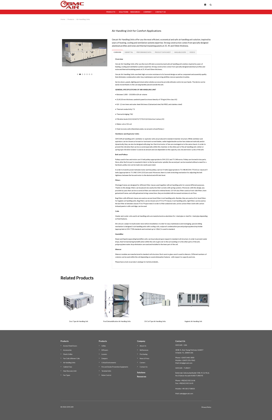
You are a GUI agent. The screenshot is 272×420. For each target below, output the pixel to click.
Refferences (144, 350)
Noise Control (106, 375)
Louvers (104, 354)
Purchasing (143, 354)
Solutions (141, 372)
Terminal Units (106, 371)
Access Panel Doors (70, 346)
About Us (143, 346)
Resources (141, 376)
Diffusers (104, 350)
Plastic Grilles (67, 354)
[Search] (210, 5)
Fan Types (66, 375)
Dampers (104, 358)
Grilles (103, 346)
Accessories (67, 350)
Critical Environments (108, 362)
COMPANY (147, 12)
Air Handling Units (83, 19)
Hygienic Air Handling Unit (193, 321)
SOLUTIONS (123, 12)
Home (63, 19)
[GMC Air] (75, 5)
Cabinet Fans (67, 367)
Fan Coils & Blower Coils (71, 358)
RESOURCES (135, 12)
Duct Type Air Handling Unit (78, 321)
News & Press (144, 358)
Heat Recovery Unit (69, 371)
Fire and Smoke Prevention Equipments (114, 367)
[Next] (105, 53)
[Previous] (64, 53)
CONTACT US (160, 12)
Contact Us (143, 367)
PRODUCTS (110, 12)
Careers (142, 362)
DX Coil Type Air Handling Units (155, 321)
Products (70, 19)
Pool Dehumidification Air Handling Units (117, 321)
